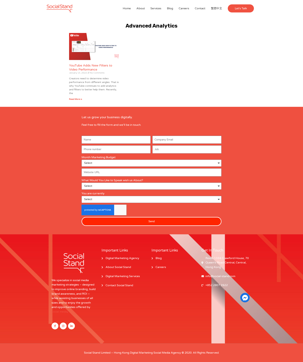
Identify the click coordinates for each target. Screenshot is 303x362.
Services (155, 8)
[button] (241, 8)
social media (60, 311)
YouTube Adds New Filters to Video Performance (90, 67)
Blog (170, 8)
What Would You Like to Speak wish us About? (112, 180)
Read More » (75, 99)
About (140, 8)
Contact (200, 8)
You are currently (93, 193)
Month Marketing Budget (99, 157)
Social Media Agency (167, 352)
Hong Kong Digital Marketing (133, 352)
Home (127, 8)
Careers (184, 8)
